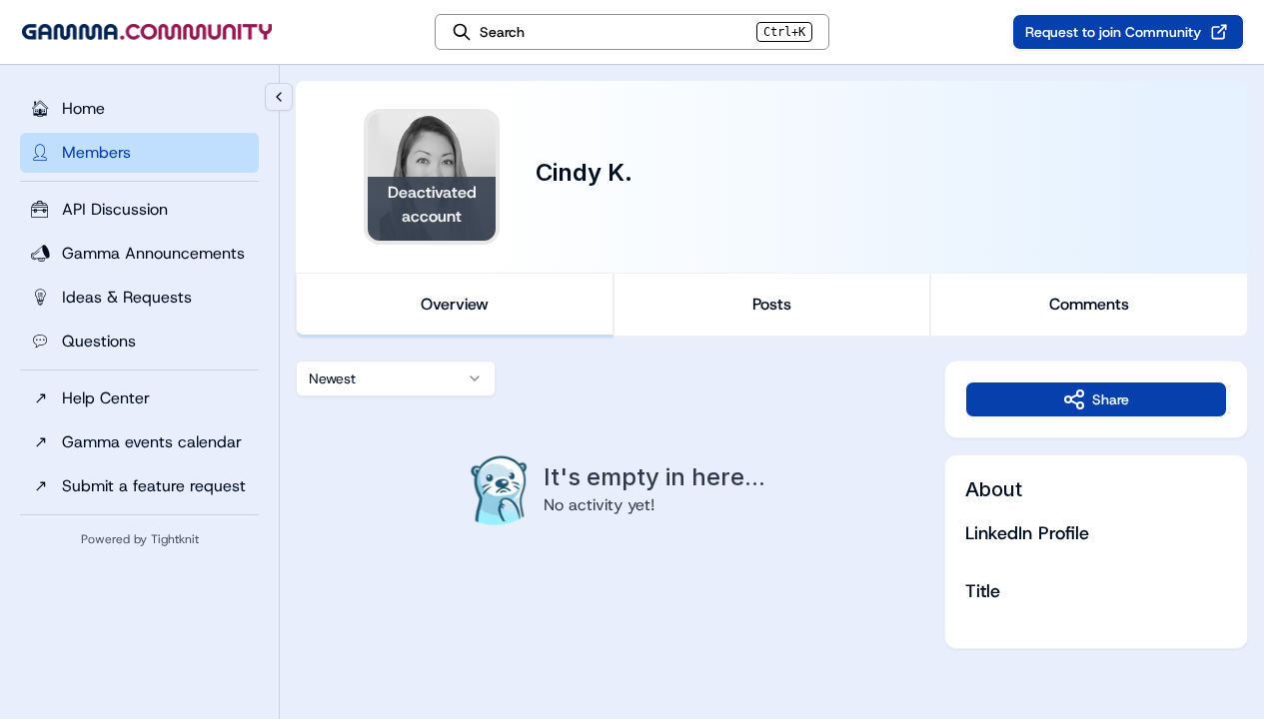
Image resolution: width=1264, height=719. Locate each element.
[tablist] (772, 305)
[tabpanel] (772, 504)
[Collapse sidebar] (279, 97)
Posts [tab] (771, 304)
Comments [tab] (1089, 304)
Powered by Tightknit (140, 539)
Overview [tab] (455, 304)
